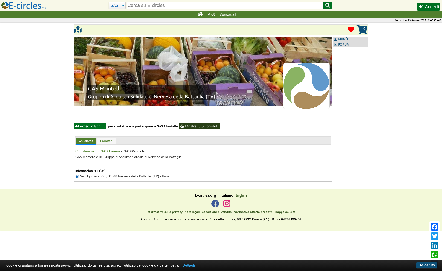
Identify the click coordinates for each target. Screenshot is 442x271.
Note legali (192, 212)
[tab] (86, 141)
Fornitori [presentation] (106, 141)
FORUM (344, 44)
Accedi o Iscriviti (92, 126)
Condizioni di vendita (217, 212)
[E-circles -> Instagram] (227, 205)
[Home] (200, 14)
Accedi (431, 6)
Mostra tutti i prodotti (201, 126)
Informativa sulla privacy (164, 212)
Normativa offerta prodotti (253, 212)
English (241, 195)
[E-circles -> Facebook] (215, 205)
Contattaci (228, 14)
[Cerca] (327, 5)
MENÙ (343, 39)
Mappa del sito (285, 212)
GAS (211, 14)
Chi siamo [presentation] (86, 141)
